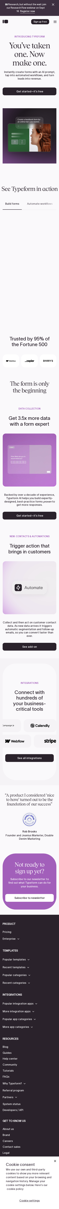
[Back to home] (6, 22)
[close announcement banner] (53, 4)
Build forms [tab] (12, 203)
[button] (11, 938)
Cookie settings (29, 1200)
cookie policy (15, 1188)
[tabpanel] (29, 267)
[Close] (55, 1161)
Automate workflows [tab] (40, 203)
